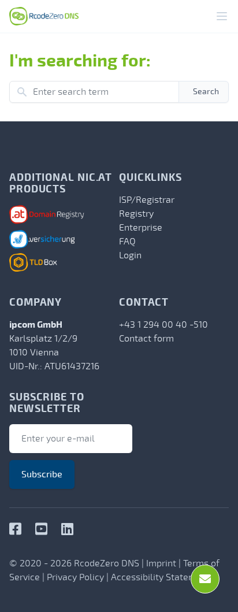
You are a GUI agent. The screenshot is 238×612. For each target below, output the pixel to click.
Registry (136, 214)
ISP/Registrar (146, 200)
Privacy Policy (75, 577)
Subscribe (41, 474)
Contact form (146, 338)
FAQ (127, 241)
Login (130, 255)
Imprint (161, 563)
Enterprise (140, 227)
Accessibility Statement (160, 577)
